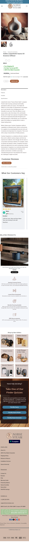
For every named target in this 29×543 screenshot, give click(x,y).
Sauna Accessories (12, 52)
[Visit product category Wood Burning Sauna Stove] (21, 370)
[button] (2, 6)
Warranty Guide (4, 480)
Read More (5, 222)
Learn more (25, 76)
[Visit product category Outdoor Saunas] (7, 341)
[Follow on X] (13, 519)
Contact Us (3, 473)
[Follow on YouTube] (19, 519)
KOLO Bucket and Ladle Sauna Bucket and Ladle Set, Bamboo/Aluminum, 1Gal (15, 268)
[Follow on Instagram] (12, 519)
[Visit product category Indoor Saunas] (21, 341)
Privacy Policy (3, 523)
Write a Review (6, 163)
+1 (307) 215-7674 (5, 499)
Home (4, 52)
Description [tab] (3, 89)
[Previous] (3, 26)
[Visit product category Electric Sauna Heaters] (7, 370)
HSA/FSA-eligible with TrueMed (15, 2)
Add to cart (14, 81)
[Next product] (6, 60)
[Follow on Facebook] (10, 519)
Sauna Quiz (3, 487)
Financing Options (5, 482)
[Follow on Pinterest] (15, 519)
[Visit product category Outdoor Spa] (21, 355)
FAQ (2, 478)
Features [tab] (3, 92)
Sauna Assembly (5, 485)
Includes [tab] (3, 95)
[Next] (25, 26)
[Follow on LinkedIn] (17, 519)
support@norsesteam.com (7, 503)
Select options (14, 272)
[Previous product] (9, 60)
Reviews (3, 475)
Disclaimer (18, 523)
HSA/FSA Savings (5, 489)
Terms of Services (11, 523)
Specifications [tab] (4, 98)
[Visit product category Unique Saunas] (7, 355)
